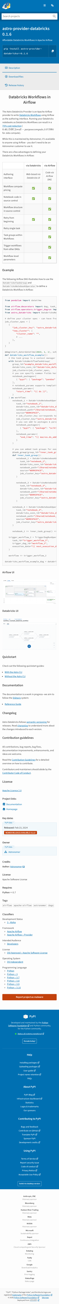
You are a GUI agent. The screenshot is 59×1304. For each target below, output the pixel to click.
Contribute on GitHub (28, 1130)
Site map (45, 1297)
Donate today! (29, 1041)
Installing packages (28, 1062)
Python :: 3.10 (14, 987)
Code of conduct (28, 1166)
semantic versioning (37, 722)
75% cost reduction (12, 126)
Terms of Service (28, 1158)
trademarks (16, 1295)
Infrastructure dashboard (28, 1098)
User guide (28, 1070)
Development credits (28, 1142)
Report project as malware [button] (29, 997)
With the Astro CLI (13, 672)
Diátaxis (17, 698)
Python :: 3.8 (13, 981)
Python (10, 971)
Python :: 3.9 (13, 984)
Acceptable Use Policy (28, 1174)
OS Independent (15, 962)
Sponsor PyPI (30, 1138)
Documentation (14, 804)
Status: (30, 1033)
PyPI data (8, 822)
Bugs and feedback (29, 1126)
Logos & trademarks (29, 1106)
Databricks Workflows (30, 115)
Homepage (11, 809)
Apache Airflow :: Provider (20, 934)
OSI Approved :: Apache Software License (27, 953)
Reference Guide (13, 704)
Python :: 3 (12, 974)
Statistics (29, 1102)
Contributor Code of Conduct (16, 773)
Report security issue (29, 1162)
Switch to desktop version (29, 1183)
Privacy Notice (28, 1170)
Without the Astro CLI (15, 676)
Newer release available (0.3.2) (21, 832)
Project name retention (28, 1074)
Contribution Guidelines (23, 760)
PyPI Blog (28, 1094)
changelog (22, 725)
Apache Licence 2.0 (12, 790)
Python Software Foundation (28, 1024)
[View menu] (44, 5)
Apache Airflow (14, 931)
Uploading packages (28, 1066)
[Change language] (52, 5)
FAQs (29, 1078)
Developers (12, 944)
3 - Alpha (11, 922)
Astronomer (14, 852)
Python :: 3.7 (13, 977)
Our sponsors (30, 1110)
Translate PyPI (28, 1134)
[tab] (29, 68)
